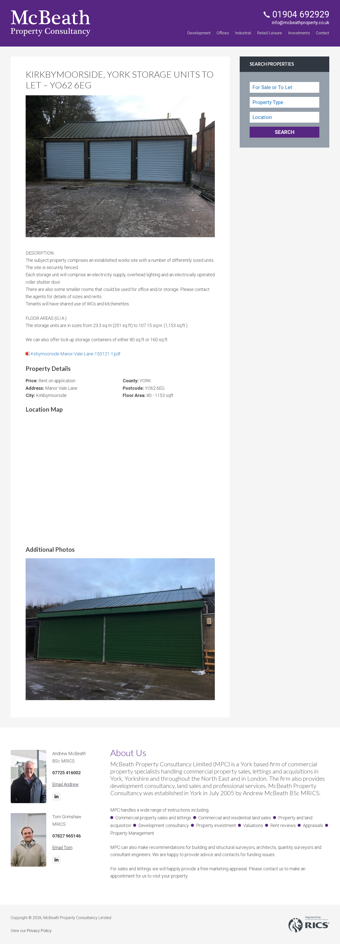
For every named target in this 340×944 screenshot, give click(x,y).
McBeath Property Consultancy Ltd (50, 23)
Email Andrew (65, 784)
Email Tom (62, 847)
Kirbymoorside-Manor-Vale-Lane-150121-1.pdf (75, 353)
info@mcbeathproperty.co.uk (300, 22)
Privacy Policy (39, 930)
